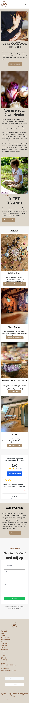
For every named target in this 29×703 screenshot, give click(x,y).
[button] (25, 4)
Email (6, 571)
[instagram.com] (7, 699)
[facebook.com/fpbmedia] (21, 699)
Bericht (6, 584)
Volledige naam (8, 565)
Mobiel (6, 578)
